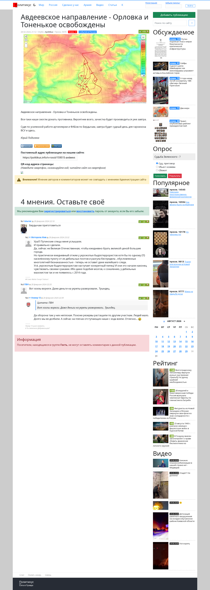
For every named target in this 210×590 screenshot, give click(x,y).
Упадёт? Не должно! (180, 474)
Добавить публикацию (174, 15)
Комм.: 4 (72, 32)
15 (186, 341)
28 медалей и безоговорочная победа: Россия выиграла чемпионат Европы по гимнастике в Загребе (182, 395)
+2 (144, 221)
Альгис (28, 221)
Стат (22, 574)
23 (192, 346)
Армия (87, 5)
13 (174, 341)
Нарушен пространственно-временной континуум (181, 194)
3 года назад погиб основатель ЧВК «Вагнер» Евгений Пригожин (181, 82)
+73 (144, 31)
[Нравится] (140, 31)
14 (180, 341)
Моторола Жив (38, 237)
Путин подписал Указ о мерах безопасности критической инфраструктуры (181, 44)
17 (156, 346)
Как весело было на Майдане (182, 203)
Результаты (174, 175)
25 (162, 351)
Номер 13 (36, 297)
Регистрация (151, 3)
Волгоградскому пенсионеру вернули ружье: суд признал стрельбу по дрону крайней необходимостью (181, 376)
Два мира (184, 108)
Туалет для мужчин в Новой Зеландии (180, 264)
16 (192, 341)
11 (162, 341)
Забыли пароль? (172, 3)
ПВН (26, 284)
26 (168, 351)
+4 (144, 238)
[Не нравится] (148, 31)
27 (174, 351)
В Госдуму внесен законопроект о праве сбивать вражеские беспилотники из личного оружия (172, 441)
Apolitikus (49, 32)
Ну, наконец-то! (179, 233)
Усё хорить (184, 543)
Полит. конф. (34, 574)
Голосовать (160, 175)
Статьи (112, 5)
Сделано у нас (70, 5)
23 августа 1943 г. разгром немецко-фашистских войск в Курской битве (180, 427)
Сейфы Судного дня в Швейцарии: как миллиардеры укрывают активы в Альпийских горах (173, 68)
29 (186, 351)
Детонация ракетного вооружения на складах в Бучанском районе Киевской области (182, 517)
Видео (100, 5)
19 (168, 346)
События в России (87, 32)
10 (156, 341)
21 (180, 346)
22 (186, 346)
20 (174, 346)
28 (180, 351)
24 (156, 351)
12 (168, 341)
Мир (41, 5)
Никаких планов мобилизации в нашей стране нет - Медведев (181, 464)
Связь (48, 574)
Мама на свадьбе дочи (181, 292)
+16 (144, 298)
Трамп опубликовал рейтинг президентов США (180, 123)
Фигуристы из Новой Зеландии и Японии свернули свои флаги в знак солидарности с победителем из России (173, 413)
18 (162, 346)
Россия (53, 5)
